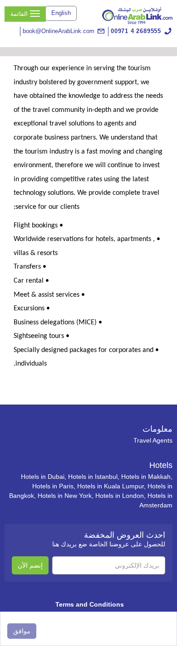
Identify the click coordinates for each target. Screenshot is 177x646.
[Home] (137, 15)
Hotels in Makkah (146, 476)
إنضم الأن (30, 565)
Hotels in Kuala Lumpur (110, 486)
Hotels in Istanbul (93, 476)
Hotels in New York (65, 495)
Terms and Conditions (89, 604)
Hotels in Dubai (42, 476)
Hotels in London (119, 495)
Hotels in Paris (53, 486)
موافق (21, 631)
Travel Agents (152, 440)
